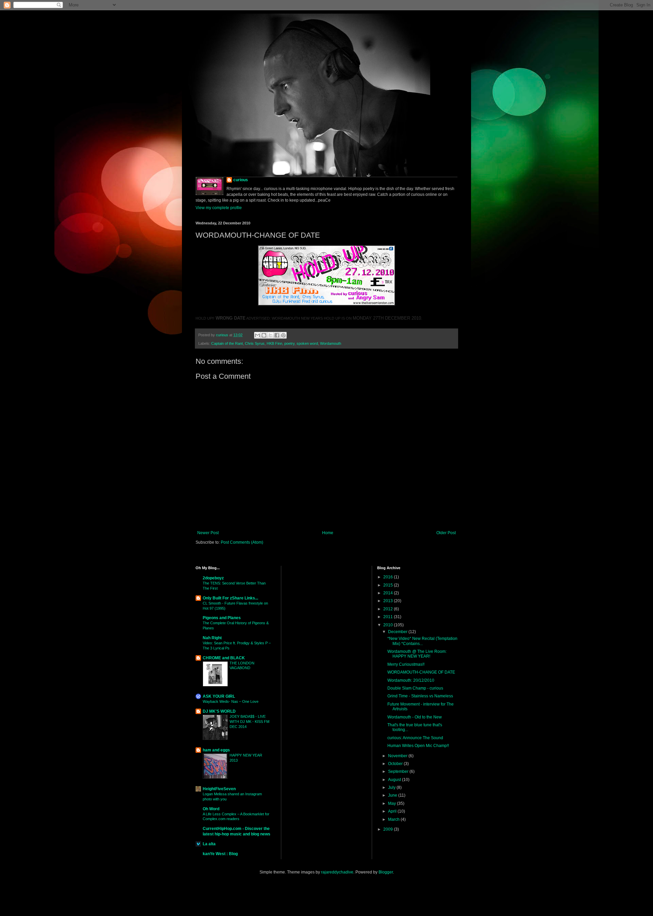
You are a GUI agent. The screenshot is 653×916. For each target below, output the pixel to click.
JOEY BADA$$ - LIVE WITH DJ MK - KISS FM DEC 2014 (249, 721)
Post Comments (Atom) (242, 542)
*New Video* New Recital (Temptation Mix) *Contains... (422, 641)
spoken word (307, 343)
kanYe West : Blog (220, 853)
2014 (388, 593)
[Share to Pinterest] (283, 335)
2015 (388, 585)
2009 (388, 829)
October (396, 763)
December (398, 631)
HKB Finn (274, 343)
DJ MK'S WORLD (219, 711)
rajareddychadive (337, 872)
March (394, 819)
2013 (388, 600)
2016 (388, 577)
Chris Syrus (255, 343)
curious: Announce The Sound (415, 737)
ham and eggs (216, 750)
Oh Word (211, 809)
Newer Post (208, 532)
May (392, 803)
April (393, 811)
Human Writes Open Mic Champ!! (418, 745)
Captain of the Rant (227, 343)
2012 (388, 609)
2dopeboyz (213, 578)
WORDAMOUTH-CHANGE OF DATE (421, 672)
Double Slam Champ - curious (415, 688)
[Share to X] (270, 335)
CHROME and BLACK (224, 658)
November (398, 755)
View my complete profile (219, 207)
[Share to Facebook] (276, 335)
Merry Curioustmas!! (405, 664)
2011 (388, 616)
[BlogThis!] (264, 335)
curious (240, 179)
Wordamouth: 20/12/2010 (410, 680)
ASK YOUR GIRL (219, 696)
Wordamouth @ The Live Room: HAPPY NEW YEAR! (417, 654)
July (392, 787)
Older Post (446, 532)
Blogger (386, 872)
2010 (388, 625)
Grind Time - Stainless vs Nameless (420, 696)
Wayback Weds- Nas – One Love (230, 701)
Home (327, 532)
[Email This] (257, 335)
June (393, 795)
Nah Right (212, 637)
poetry (289, 343)
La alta (209, 844)
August (395, 779)
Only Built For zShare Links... (230, 598)
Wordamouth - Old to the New (414, 717)
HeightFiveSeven (219, 788)
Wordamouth (330, 343)
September (398, 771)
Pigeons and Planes (222, 617)
